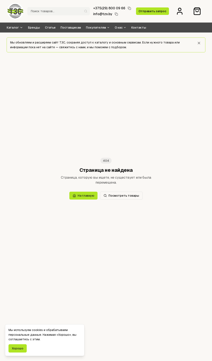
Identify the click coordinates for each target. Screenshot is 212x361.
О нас (119, 27)
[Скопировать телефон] (129, 8)
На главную (86, 195)
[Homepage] (15, 11)
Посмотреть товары (123, 195)
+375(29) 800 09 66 (109, 8)
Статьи (50, 27)
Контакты (138, 27)
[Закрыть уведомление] (199, 43)
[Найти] (86, 11)
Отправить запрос (152, 11)
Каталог (13, 27)
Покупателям (96, 27)
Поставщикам (70, 27)
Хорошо (17, 348)
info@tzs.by (102, 14)
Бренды (34, 27)
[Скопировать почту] (116, 14)
